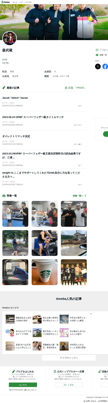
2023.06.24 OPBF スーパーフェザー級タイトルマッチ (33, 117)
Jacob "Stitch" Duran (15, 97)
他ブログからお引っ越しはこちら (22, 390)
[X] (98, 66)
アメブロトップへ (69, 358)
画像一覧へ (78, 195)
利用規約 (103, 401)
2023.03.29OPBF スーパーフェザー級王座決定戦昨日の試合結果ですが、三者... (41, 155)
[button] (23, 385)
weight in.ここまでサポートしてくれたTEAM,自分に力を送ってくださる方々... (41, 174)
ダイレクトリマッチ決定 (16, 136)
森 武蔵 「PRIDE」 (76, 87)
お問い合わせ (91, 401)
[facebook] (105, 66)
